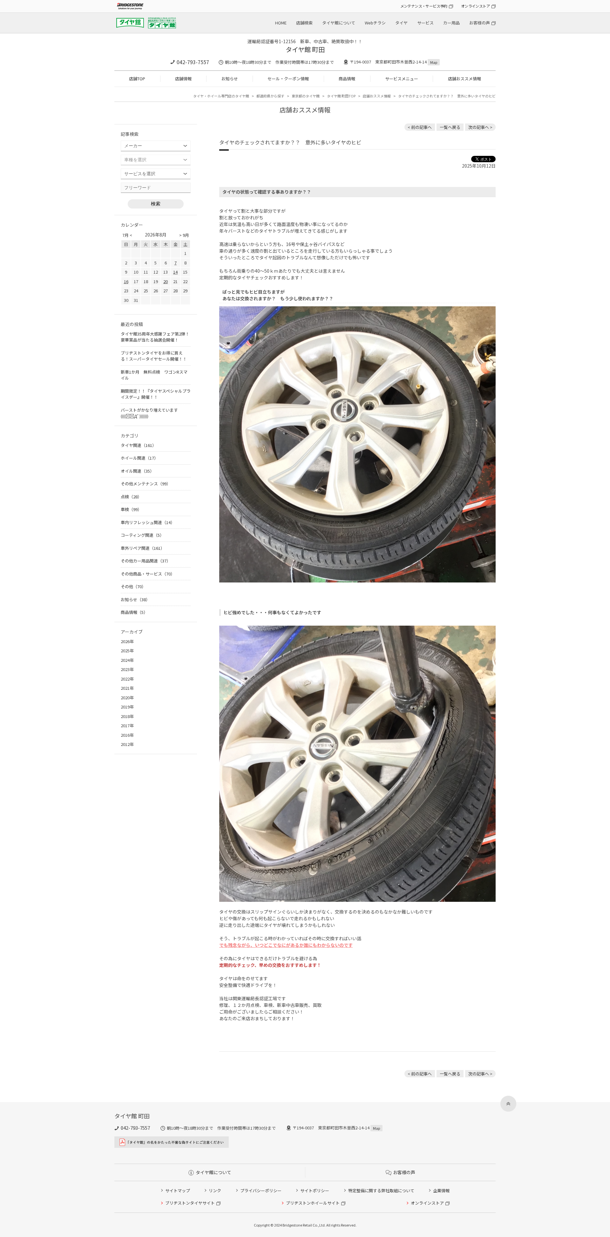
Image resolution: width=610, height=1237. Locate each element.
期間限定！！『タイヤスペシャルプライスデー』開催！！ (156, 394)
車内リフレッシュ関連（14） (148, 522)
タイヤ (401, 23)
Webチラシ (375, 23)
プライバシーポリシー (260, 1190)
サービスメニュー (401, 79)
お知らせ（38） (135, 599)
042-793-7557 (193, 62)
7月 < (127, 235)
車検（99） (131, 509)
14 (175, 272)
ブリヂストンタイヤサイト (190, 1203)
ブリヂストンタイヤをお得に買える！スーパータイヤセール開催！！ (154, 356)
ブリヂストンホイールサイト (313, 1203)
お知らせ (229, 79)
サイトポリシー (314, 1190)
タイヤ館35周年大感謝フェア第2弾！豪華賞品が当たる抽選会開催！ (155, 337)
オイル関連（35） (137, 471)
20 (165, 281)
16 (126, 281)
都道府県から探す (270, 95)
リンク (215, 1190)
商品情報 (347, 79)
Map (433, 62)
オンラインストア (475, 6)
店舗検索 (304, 23)
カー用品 (451, 23)
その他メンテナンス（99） (146, 484)
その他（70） (133, 586)
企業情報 (441, 1190)
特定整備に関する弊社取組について (381, 1190)
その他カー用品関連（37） (146, 561)
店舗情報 (183, 79)
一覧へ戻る (450, 127)
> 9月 (184, 235)
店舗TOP (137, 79)
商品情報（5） (134, 612)
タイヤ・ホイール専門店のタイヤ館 (221, 95)
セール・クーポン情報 (288, 79)
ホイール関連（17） (139, 458)
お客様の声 (479, 23)
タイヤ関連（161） (138, 445)
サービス (425, 23)
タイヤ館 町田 (305, 49)
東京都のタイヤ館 (306, 95)
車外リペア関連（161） (143, 548)
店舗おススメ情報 (464, 79)
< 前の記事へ (420, 127)
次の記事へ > (480, 127)
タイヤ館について (338, 23)
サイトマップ (177, 1190)
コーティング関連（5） (142, 535)
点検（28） (131, 497)
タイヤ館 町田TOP (341, 95)
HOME (281, 23)
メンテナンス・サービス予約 (423, 6)
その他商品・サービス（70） (148, 574)
